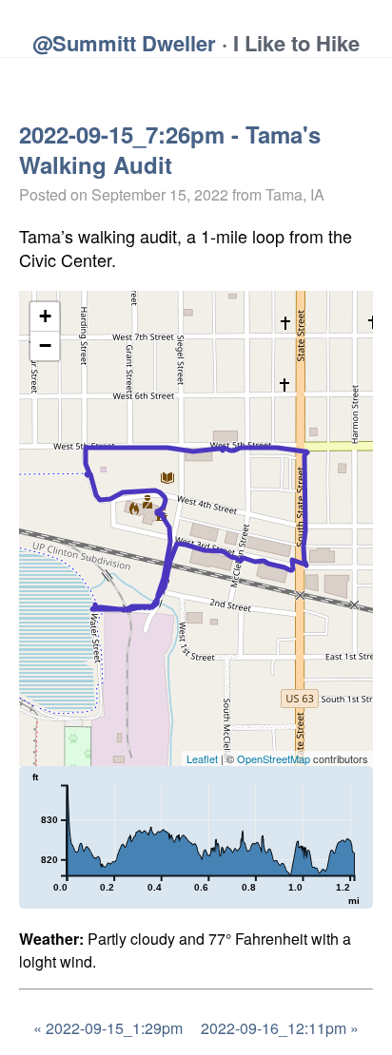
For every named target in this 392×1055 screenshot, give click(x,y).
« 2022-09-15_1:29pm (108, 1028)
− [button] (45, 345)
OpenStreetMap (273, 758)
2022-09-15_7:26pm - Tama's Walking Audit (170, 149)
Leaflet (202, 758)
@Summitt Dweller (124, 43)
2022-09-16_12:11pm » (280, 1028)
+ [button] (45, 316)
